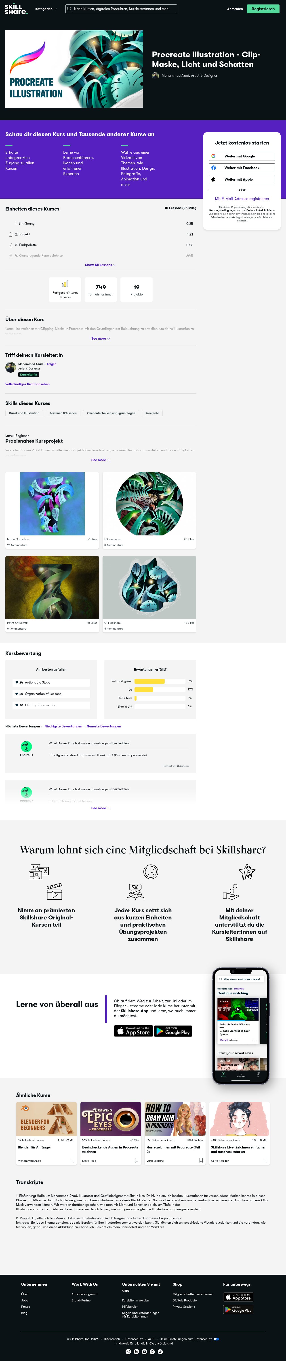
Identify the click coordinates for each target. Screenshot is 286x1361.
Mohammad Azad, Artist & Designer (189, 76)
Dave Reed (89, 1160)
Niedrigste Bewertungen (63, 726)
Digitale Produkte (185, 1300)
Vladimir (26, 801)
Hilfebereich (130, 1306)
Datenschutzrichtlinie (258, 210)
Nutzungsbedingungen (222, 210)
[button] (56, 8)
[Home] (16, 9)
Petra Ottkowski (17, 622)
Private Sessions (184, 1306)
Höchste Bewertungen (22, 726)
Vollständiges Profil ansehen (27, 384)
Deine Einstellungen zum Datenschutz (186, 1339)
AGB (151, 1339)
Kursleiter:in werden (135, 1300)
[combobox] (121, 8)
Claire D (26, 755)
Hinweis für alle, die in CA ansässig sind (146, 1343)
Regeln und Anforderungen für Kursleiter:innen (140, 1314)
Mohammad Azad (37, 364)
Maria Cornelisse (18, 539)
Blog (24, 1313)
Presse (25, 1306)
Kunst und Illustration (24, 413)
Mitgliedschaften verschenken (193, 1294)
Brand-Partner (82, 1300)
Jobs (24, 1300)
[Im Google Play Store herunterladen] (174, 1031)
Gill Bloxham (112, 622)
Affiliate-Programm (85, 1294)
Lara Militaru (155, 1160)
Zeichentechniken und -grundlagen (111, 413)
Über (24, 1294)
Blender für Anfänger (34, 1147)
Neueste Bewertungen (103, 726)
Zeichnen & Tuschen (63, 413)
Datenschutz (134, 1339)
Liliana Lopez (113, 539)
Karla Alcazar (220, 1160)
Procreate (152, 413)
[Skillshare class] (46, 1119)
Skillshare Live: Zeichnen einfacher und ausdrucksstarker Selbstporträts (238, 1151)
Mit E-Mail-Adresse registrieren (242, 198)
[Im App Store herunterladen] (132, 1031)
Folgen (51, 364)
